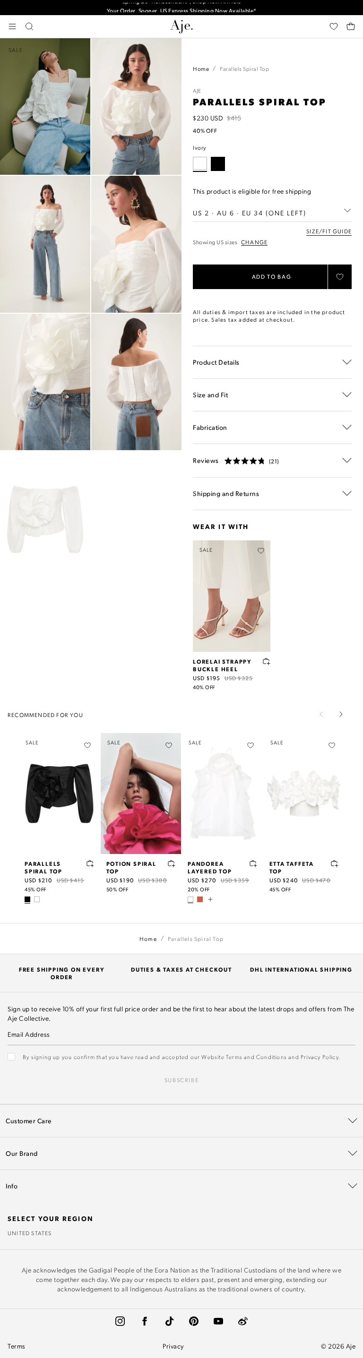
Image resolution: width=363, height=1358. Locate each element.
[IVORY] (37, 899)
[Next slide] (340, 714)
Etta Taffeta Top (291, 867)
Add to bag (272, 276)
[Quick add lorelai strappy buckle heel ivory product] (266, 661)
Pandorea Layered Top (210, 867)
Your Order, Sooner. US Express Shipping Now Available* (182, 7)
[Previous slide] (321, 714)
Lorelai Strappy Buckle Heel (222, 665)
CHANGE (254, 242)
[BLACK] (218, 164)
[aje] (181, 26)
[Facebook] (144, 1321)
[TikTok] (169, 1321)
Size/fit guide (329, 231)
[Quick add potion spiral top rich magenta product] (171, 863)
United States (30, 1233)
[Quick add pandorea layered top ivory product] (253, 863)
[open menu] (12, 26)
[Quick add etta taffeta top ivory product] (334, 863)
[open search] (29, 26)
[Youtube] (218, 1321)
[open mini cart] (350, 26)
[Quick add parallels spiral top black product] (90, 863)
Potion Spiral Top (131, 867)
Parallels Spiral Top (43, 867)
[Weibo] (243, 1321)
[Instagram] (120, 1321)
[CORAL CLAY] (200, 899)
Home (201, 68)
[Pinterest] (194, 1321)
